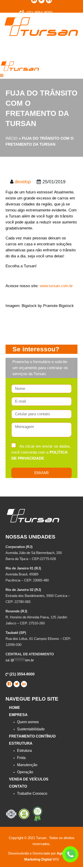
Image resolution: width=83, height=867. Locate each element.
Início (12, 138)
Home (14, 708)
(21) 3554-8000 (22, 674)
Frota (21, 758)
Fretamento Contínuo (32, 736)
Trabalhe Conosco (32, 793)
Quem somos (28, 722)
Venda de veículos (28, 779)
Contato (18, 786)
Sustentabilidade (31, 729)
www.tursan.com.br (56, 286)
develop (23, 181)
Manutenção (27, 765)
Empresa (18, 715)
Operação (25, 772)
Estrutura (21, 743)
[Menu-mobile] (1, 75)
